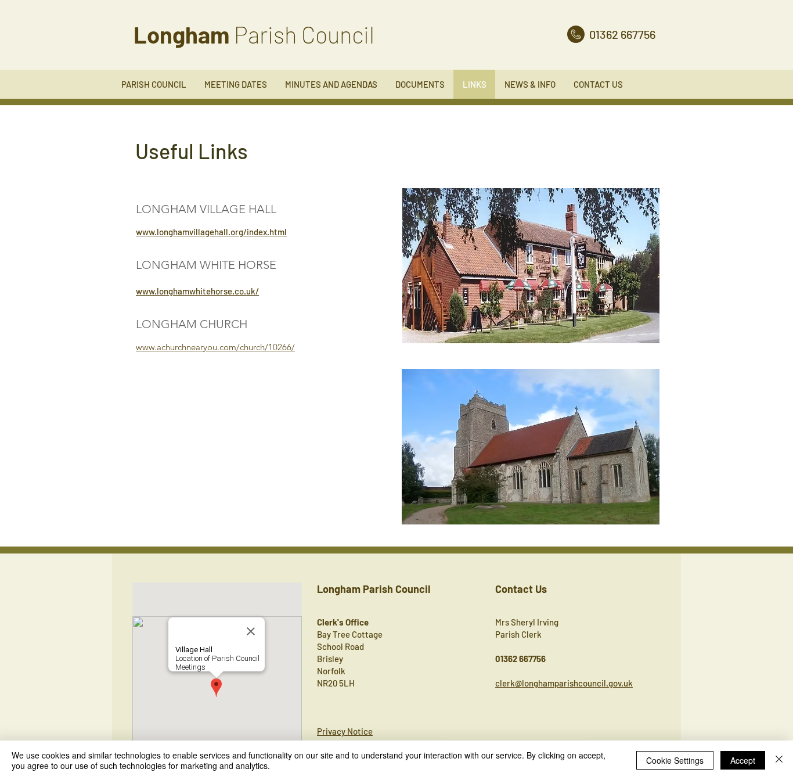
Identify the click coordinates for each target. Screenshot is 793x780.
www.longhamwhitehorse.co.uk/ (197, 291)
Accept (742, 760)
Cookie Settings (675, 760)
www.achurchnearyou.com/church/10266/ (215, 347)
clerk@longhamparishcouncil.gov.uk (564, 683)
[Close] (779, 760)
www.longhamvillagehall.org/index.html (211, 232)
